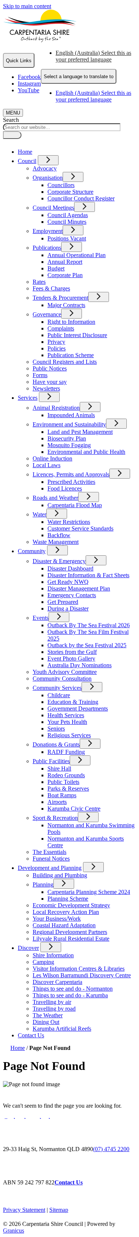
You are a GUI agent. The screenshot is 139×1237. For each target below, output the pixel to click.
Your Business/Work (57, 918)
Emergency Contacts (71, 595)
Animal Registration (56, 408)
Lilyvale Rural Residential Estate (71, 938)
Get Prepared (62, 602)
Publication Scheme (70, 355)
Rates (39, 282)
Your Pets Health (67, 722)
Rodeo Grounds (66, 775)
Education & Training (72, 702)
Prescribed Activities (71, 482)
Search (11, 120)
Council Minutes (66, 222)
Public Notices (50, 368)
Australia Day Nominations (79, 665)
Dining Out (46, 1022)
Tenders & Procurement (60, 298)
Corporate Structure (70, 192)
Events (41, 618)
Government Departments (77, 708)
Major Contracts (66, 305)
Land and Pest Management (80, 432)
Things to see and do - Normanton (73, 988)
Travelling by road (54, 1008)
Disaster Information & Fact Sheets (88, 575)
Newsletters (46, 388)
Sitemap (58, 1210)
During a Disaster (68, 608)
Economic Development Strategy (71, 905)
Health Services (65, 715)
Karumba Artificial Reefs (62, 1028)
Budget (55, 268)
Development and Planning (50, 868)
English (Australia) (93, 56)
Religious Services (69, 735)
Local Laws (46, 465)
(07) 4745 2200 (111, 1149)
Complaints (60, 328)
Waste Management (56, 542)
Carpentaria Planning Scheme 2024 (88, 892)
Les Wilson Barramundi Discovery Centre (82, 975)
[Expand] (48, 160)
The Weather (48, 1015)
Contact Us (31, 1035)
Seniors (56, 728)
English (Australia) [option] (93, 96)
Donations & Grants (56, 744)
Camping (43, 962)
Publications (47, 248)
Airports (57, 802)
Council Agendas (67, 215)
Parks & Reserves (68, 788)
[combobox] (78, 76)
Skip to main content (27, 6)
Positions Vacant (66, 238)
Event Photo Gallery (71, 658)
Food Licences (64, 488)
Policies (56, 348)
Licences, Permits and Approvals (71, 474)
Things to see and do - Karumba (70, 995)
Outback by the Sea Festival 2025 (86, 645)
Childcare (58, 695)
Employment (48, 231)
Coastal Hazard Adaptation (64, 925)
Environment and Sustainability (69, 424)
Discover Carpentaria (57, 982)
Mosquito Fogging (69, 445)
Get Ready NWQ (68, 582)
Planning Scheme (67, 898)
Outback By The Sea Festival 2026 (88, 625)
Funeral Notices (51, 858)
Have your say (50, 382)
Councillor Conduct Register (81, 198)
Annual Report (64, 262)
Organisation (48, 177)
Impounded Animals (71, 415)
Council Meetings (53, 207)
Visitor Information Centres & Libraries (79, 968)
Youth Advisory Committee (65, 672)
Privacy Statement (24, 1210)
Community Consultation (62, 678)
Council (27, 161)
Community (32, 551)
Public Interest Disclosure (77, 335)
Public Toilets (63, 782)
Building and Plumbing (60, 875)
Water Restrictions (68, 522)
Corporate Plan (65, 275)
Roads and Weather (55, 498)
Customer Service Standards (80, 528)
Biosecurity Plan (66, 438)
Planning (43, 884)
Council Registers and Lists (65, 362)
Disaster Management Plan (78, 588)
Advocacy (45, 168)
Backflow (58, 535)
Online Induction (52, 458)
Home (17, 1048)
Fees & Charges (51, 288)
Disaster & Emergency (59, 561)
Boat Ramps (61, 795)
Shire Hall (59, 768)
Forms (40, 375)
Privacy (56, 342)
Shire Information (53, 955)
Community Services (57, 688)
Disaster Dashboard (70, 568)
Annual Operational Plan (76, 255)
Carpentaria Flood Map (74, 505)
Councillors (61, 185)
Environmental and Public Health (86, 452)
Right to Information (71, 322)
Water (39, 514)
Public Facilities (51, 761)
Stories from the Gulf (72, 652)
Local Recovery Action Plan (66, 912)
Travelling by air (52, 1002)
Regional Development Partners (70, 932)
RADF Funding (66, 752)
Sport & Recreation (55, 818)
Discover (28, 948)
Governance (47, 314)
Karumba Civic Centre (73, 808)
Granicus (13, 1230)
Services (27, 398)
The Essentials (49, 852)
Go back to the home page (42, 1121)
